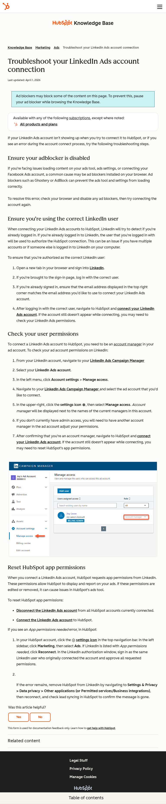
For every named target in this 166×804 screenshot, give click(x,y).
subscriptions (79, 118)
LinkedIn (97, 268)
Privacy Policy (81, 769)
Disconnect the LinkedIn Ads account (46, 611)
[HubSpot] (6, 6)
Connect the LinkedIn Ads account (44, 620)
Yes (18, 717)
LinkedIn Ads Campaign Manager (117, 361)
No (40, 717)
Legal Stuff (79, 760)
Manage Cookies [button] (83, 777)
